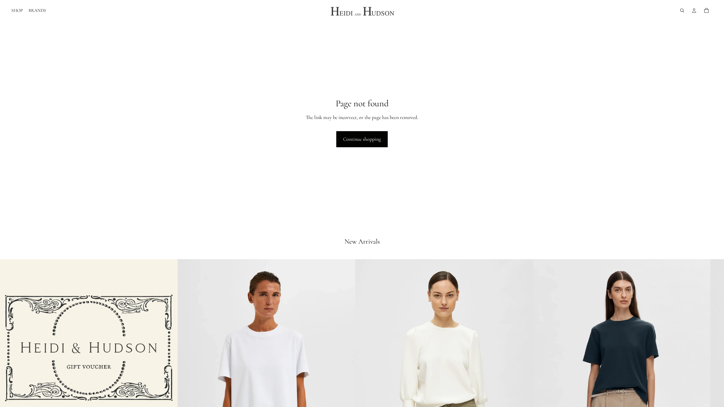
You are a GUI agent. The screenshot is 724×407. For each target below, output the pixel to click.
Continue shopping (362, 139)
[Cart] (706, 10)
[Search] (682, 10)
